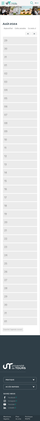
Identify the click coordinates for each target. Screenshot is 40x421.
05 (5, 98)
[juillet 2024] (28, 34)
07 (5, 114)
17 (5, 197)
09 (5, 131)
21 (5, 230)
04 (5, 90)
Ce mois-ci (32, 28)
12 (5, 156)
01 (5, 65)
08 (5, 123)
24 (5, 255)
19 (5, 213)
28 (5, 288)
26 (5, 271)
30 (5, 48)
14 (5, 172)
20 (5, 222)
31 (5, 57)
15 (5, 180)
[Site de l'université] (13, 367)
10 (5, 139)
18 (5, 205)
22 (5, 238)
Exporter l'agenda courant (12, 329)
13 (5, 164)
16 (5, 189)
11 (5, 147)
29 (5, 40)
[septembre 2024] (34, 34)
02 (5, 73)
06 (5, 106)
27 (5, 280)
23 (5, 246)
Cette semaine (20, 28)
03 (5, 81)
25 (5, 263)
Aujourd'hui (8, 28)
